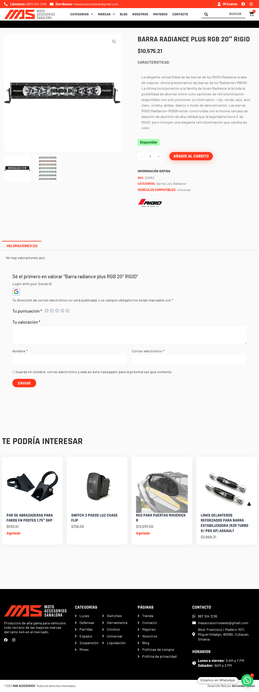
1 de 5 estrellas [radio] (47, 310)
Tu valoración (26, 321)
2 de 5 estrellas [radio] (52, 310)
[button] (114, 41)
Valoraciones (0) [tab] (21, 246)
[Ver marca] (150, 203)
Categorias (79, 14)
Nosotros (140, 14)
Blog (123, 14)
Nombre (20, 351)
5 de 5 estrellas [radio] (67, 310)
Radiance (179, 183)
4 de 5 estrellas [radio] (62, 310)
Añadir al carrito (191, 156)
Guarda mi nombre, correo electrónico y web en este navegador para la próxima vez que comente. (94, 372)
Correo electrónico (148, 351)
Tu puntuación (27, 310)
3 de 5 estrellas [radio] (57, 310)
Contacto (180, 14)
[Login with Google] (16, 291)
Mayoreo (160, 14)
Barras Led (164, 183)
